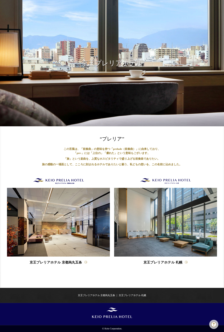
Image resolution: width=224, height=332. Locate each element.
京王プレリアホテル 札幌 (163, 262)
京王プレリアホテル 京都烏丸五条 (56, 262)
